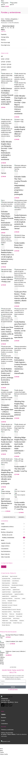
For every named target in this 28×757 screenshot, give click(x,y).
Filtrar (3, 566)
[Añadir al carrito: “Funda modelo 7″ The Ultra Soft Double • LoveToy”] (16, 463)
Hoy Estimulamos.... (6, 551)
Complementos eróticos (7, 526)
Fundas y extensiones (8, 537)
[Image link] (6, 696)
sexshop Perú (11, 616)
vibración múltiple (13, 620)
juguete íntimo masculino (7, 598)
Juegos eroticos (5, 545)
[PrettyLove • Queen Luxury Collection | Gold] (2, 658)
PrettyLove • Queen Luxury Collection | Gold (15, 652)
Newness (3, 39)
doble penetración (6, 585)
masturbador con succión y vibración (9, 605)
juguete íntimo (14, 596)
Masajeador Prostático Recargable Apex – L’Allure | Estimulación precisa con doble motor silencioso (7, 411)
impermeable (13, 587)
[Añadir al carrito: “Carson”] (3, 170)
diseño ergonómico (6, 583)
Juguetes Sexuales (6, 543)
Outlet (2, 523)
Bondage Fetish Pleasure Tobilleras (15, 635)
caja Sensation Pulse (6, 578)
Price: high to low (5, 45)
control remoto (15, 580)
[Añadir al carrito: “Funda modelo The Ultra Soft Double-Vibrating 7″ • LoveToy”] (16, 499)
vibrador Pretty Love (17, 622)
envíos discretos (5, 587)
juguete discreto (16, 589)
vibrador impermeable (6, 622)
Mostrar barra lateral (8, 26)
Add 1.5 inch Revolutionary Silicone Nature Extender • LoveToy (6, 503)
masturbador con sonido (7, 602)
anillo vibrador (5, 576)
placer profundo (17, 611)
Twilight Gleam (5, 620)
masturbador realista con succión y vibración (11, 609)
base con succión (13, 576)
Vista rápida (7, 85)
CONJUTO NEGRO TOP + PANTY (14, 641)
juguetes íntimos (5, 596)
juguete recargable (17, 591)
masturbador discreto (6, 607)
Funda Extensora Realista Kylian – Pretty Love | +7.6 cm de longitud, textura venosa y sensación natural (7, 256)
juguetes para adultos (18, 594)
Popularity (3, 34)
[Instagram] (7, 705)
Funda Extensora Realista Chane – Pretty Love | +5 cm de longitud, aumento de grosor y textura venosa (20, 221)
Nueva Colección (5, 554)
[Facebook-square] (3, 705)
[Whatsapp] (10, 705)
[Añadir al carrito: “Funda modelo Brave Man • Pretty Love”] (16, 240)
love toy (4, 600)
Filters (3, 29)
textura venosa (16, 618)
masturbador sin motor (7, 611)
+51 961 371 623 (5, 700)
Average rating (5, 37)
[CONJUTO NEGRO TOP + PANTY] (2, 644)
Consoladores (4, 548)
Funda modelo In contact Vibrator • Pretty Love (7, 279)
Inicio (2, 19)
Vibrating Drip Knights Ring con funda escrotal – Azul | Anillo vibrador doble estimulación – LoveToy (7, 444)
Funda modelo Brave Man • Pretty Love (19, 245)
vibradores (21, 620)
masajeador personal (12, 600)
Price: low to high (5, 42)
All (2, 56)
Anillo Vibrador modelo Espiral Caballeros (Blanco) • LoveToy (19, 131)
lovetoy (23, 598)
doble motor (14, 583)
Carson (3, 173)
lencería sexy (17, 598)
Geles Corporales (5, 557)
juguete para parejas (6, 591)
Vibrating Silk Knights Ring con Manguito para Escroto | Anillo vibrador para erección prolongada (7, 476)
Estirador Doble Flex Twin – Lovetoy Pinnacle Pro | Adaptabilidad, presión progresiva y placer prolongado (20, 185)
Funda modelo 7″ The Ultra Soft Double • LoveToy (20, 469)
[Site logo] (5, 3)
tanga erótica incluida (6, 618)
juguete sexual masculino (7, 594)
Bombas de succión (7, 534)
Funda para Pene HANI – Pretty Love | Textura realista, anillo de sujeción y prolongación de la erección (7, 333)
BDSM (2, 540)
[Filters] (2, 746)
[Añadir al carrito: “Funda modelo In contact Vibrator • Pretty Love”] (3, 274)
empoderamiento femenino (17, 585)
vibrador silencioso (6, 625)
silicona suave (19, 616)
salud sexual (4, 616)
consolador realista (6, 580)
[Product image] (7, 81)
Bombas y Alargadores (7, 532)
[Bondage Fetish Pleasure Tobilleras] (2, 636)
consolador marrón (16, 578)
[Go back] (3, 9)
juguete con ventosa (6, 589)
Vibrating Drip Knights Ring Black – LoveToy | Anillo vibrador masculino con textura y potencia (20, 408)
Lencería (3, 529)
